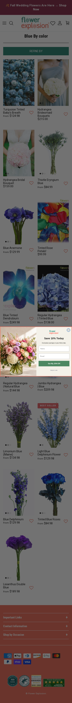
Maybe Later (54, 370)
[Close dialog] (68, 330)
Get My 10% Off (54, 364)
